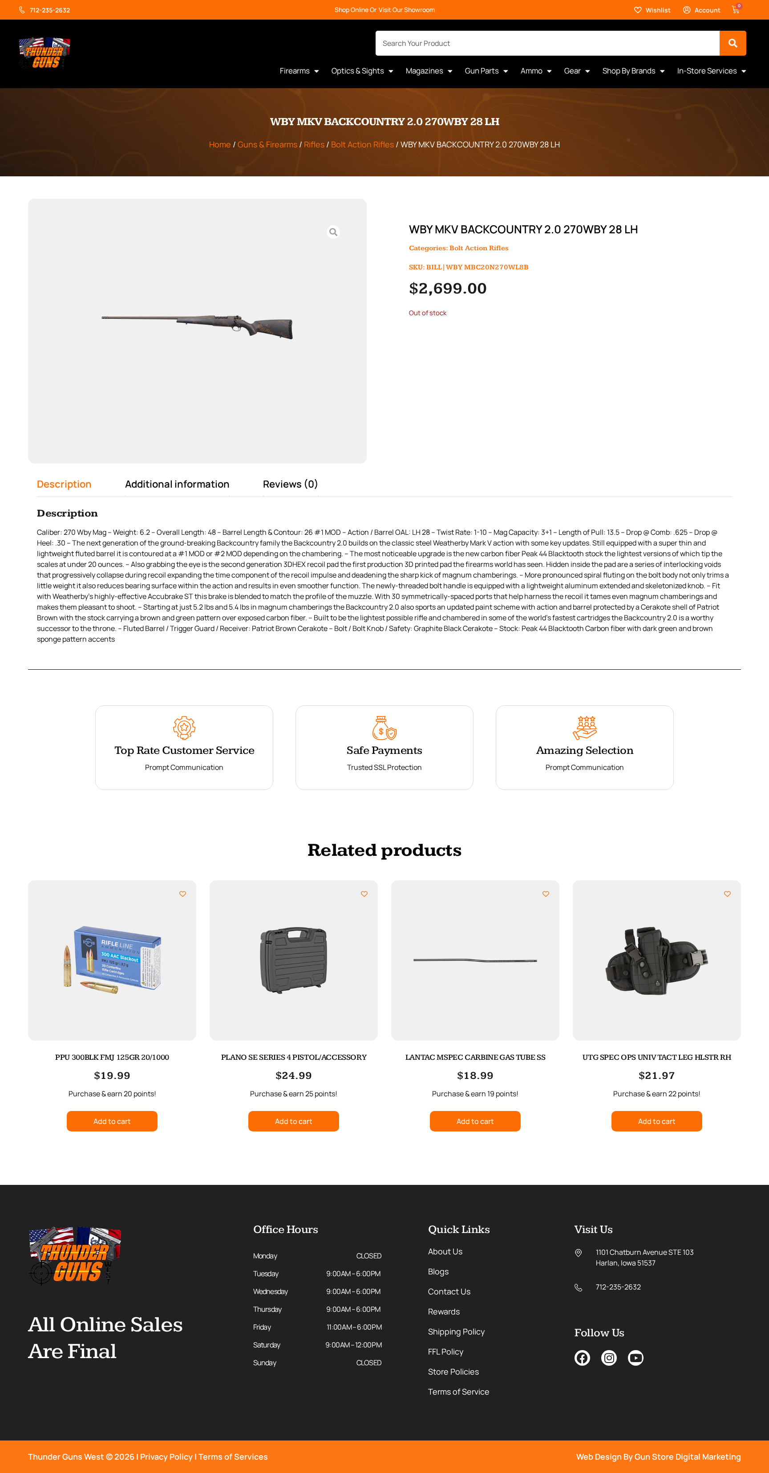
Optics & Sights (358, 70)
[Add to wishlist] (183, 894)
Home (220, 144)
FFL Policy (446, 1351)
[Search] (733, 43)
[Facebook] (582, 1358)
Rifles (314, 144)
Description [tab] (64, 484)
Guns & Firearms (267, 144)
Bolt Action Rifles (362, 144)
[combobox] (548, 43)
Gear (572, 70)
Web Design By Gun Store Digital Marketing (658, 1456)
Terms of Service (459, 1391)
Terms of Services (233, 1456)
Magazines (424, 70)
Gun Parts (482, 70)
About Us (445, 1251)
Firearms (295, 70)
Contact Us (449, 1291)
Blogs (438, 1271)
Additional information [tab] (177, 484)
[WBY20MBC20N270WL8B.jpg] (197, 321)
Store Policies (453, 1371)
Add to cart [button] (112, 1121)
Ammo (531, 70)
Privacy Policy (166, 1456)
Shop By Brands (629, 70)
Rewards (444, 1311)
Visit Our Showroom (407, 9)
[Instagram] (609, 1358)
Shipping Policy (456, 1331)
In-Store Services (707, 70)
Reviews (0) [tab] (291, 484)
